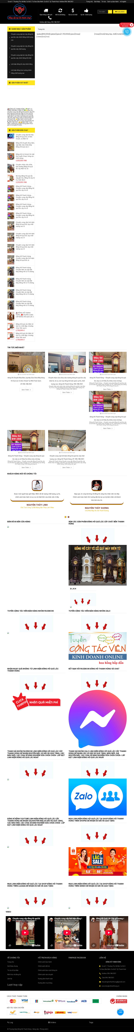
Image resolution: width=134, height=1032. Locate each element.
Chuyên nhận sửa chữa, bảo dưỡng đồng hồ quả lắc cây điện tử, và (24, 167)
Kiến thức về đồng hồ (14, 974)
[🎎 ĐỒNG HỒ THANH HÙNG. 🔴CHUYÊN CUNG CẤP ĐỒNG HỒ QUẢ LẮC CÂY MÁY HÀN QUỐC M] (10, 316)
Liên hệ (9, 979)
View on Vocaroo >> (14, 87)
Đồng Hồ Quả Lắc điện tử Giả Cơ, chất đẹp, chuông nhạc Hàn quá (24, 335)
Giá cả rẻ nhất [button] (72, 15)
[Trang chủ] (21, 11)
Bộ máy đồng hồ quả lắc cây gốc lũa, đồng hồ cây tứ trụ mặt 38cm (25, 178)
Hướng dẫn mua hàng (45, 983)
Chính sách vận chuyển (45, 974)
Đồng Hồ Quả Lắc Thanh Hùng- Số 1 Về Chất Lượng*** (19, 98)
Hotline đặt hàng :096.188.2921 (50, 22)
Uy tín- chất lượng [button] (86, 15)
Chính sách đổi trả (44, 966)
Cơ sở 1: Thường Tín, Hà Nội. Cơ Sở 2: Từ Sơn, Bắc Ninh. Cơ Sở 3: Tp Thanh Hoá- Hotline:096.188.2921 (40, 1)
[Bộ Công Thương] (118, 1001)
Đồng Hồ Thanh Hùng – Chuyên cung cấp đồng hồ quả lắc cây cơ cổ (25, 188)
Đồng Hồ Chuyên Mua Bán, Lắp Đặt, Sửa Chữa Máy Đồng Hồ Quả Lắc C (25, 145)
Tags (91, 1022)
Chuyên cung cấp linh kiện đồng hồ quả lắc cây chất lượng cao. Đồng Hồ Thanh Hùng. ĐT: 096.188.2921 (67, 457)
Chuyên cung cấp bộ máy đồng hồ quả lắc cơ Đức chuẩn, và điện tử (25, 137)
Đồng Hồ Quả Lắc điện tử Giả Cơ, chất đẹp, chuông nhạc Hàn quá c (24, 326)
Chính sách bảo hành (45, 962)
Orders (53, 1022)
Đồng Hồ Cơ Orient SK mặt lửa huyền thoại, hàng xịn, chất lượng (25, 156)
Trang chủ (89, 1)
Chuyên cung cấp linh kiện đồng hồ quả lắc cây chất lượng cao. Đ (25, 224)
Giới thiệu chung (12, 966)
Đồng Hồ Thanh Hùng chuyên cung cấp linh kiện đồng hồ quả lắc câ (25, 258)
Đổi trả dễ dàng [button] (60, 15)
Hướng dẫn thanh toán (45, 979)
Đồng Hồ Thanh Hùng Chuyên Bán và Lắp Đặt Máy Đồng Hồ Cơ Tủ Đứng (25, 270)
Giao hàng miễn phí (46, 15)
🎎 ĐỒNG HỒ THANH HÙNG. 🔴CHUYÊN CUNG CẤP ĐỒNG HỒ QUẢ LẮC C (25, 315)
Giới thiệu (97, 1)
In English (123, 1)
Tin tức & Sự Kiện (12, 970)
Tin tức (103, 1)
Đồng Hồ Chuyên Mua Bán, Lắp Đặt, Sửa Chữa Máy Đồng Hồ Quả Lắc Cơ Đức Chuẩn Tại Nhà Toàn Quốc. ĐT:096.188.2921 (26, 381)
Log (11, 1022)
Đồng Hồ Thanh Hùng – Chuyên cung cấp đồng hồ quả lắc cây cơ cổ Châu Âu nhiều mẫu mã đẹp (108, 379)
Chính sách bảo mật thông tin (47, 970)
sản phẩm (121, 12)
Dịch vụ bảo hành (113, 1)
